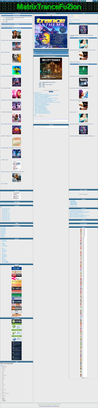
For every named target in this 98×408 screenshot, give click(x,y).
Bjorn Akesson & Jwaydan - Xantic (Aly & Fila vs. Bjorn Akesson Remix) (47, 95)
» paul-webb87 (2, 230)
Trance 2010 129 (6, 213)
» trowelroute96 (2, 231)
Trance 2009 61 (6, 211)
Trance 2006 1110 (6, 208)
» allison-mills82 (3, 228)
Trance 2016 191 (6, 220)
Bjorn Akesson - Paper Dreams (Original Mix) (42, 104)
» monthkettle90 (3, 233)
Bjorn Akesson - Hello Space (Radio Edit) (41, 97)
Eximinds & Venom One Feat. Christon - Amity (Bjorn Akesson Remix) (46, 98)
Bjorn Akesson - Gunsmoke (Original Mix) (42, 105)
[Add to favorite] (84, 0)
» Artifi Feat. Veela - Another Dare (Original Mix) (77, 214)
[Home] (80, 0)
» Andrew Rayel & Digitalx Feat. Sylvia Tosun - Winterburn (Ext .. (79, 211)
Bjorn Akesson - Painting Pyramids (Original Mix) (43, 96)
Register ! (70, 21)
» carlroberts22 (2, 227)
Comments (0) (51, 120)
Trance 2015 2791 (6, 219)
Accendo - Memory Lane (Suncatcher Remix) (42, 112)
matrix (4, 241)
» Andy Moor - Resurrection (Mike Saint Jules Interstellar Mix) (79, 212)
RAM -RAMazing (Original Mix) (40, 107)
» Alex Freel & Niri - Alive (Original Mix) (75, 210)
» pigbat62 (2, 234)
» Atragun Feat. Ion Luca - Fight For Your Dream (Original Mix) (79, 215)
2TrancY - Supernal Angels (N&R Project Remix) (43, 113)
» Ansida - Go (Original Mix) (73, 213)
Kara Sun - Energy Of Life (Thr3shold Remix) (42, 111)
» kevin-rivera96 (3, 229)
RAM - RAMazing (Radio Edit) (40, 106)
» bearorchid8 (2, 236)
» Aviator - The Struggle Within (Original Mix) (76, 216)
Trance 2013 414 (6, 216)
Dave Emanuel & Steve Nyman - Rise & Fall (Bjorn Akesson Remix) (46, 100)
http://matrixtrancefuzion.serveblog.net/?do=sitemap (8, 203)
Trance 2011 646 (6, 214)
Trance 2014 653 (6, 217)
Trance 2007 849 (6, 209)
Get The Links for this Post (38, 92)
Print (34, 120)
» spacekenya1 (2, 235)
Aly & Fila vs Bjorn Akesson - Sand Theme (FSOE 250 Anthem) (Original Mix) (47, 102)
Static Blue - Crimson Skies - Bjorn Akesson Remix (43, 99)
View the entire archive (73, 206)
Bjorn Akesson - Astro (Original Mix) (41, 103)
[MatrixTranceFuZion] (82, 0)
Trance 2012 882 (6, 215)
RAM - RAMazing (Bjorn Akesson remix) (41, 94)
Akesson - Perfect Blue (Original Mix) (41, 108)
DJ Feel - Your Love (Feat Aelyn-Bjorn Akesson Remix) (44, 101)
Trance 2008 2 (6, 210)
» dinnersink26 (2, 232)
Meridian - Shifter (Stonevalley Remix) (41, 110)
